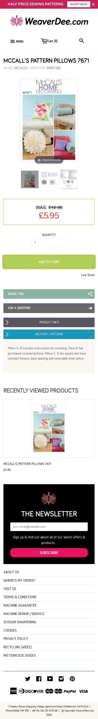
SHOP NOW (78, 4)
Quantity (49, 235)
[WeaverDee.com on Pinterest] (72, 680)
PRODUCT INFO (49, 322)
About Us (11, 572)
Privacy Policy (15, 639)
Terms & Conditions (19, 597)
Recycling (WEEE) (17, 647)
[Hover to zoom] (49, 119)
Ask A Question (19, 308)
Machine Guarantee (20, 605)
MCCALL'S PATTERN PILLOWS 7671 (27, 464)
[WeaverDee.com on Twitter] (28, 680)
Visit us (9, 589)
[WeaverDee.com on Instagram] (61, 680)
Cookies (10, 630)
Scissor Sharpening (19, 622)
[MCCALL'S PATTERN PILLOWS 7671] (30, 179)
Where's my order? (19, 580)
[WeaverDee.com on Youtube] (50, 680)
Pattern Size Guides (19, 655)
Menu (19, 41)
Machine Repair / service (23, 614)
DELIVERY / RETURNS (49, 334)
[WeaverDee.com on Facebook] (39, 680)
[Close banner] (93, 4)
